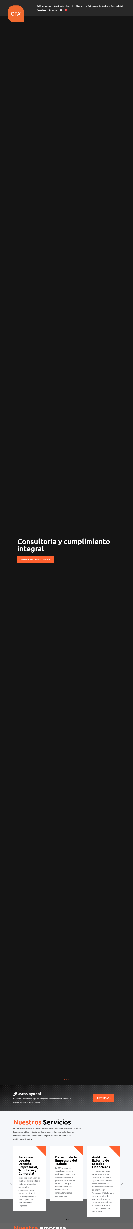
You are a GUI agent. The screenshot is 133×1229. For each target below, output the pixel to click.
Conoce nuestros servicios (35, 559)
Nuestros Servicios (62, 6)
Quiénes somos (44, 6)
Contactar (103, 1098)
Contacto (53, 10)
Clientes (79, 6)
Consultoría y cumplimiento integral (63, 545)
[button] (66, 1219)
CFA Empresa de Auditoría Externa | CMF (104, 6)
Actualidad (41, 10)
